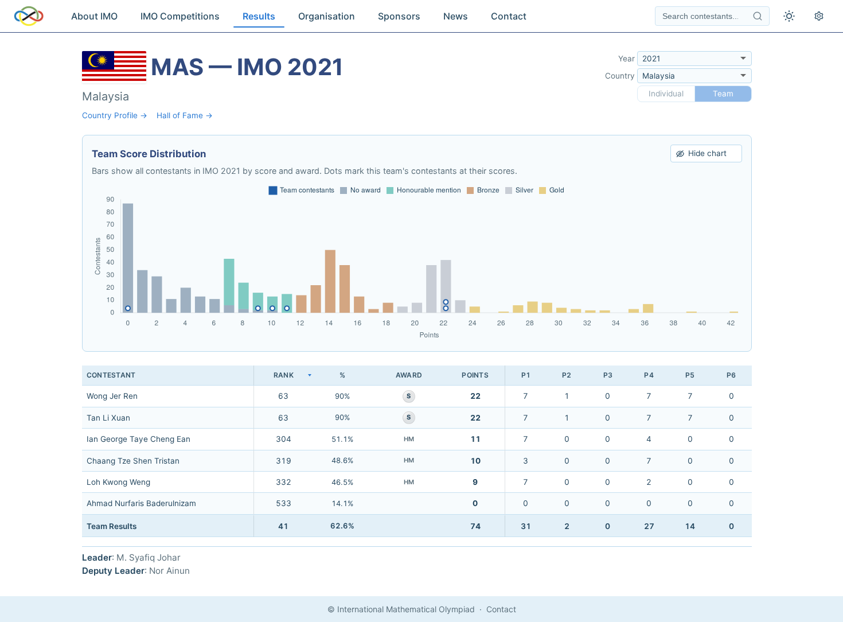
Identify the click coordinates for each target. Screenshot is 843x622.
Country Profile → (114, 115)
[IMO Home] (29, 16)
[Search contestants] (757, 16)
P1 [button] (525, 375)
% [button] (342, 375)
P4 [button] (648, 375)
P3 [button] (607, 375)
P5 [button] (689, 375)
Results (259, 16)
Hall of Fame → (185, 115)
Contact (508, 16)
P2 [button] (566, 375)
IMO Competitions (180, 16)
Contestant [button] (111, 375)
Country (620, 75)
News (455, 16)
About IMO (94, 16)
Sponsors (399, 16)
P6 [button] (731, 375)
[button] (283, 376)
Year (626, 58)
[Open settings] (819, 16)
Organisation (326, 16)
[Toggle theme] (789, 16)
